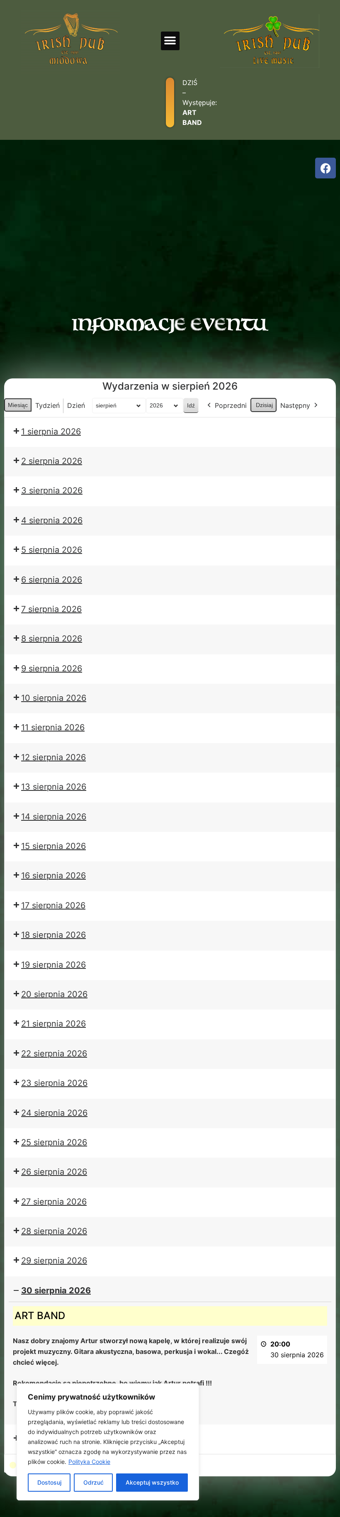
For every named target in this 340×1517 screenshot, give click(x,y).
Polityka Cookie (89, 1461)
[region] (108, 1441)
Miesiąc (18, 405)
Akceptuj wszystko (152, 1482)
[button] (170, 41)
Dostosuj (49, 1482)
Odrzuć (93, 1482)
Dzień (76, 405)
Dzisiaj (264, 405)
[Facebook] (325, 168)
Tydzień (47, 405)
